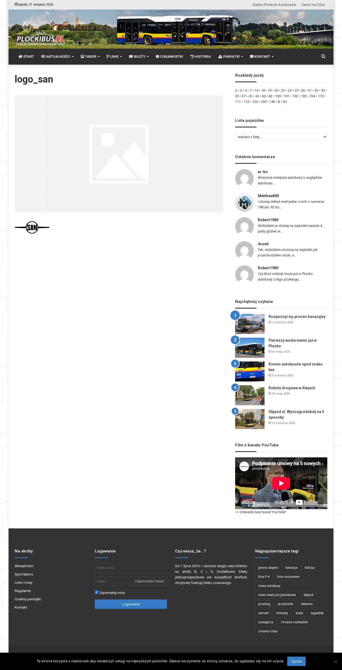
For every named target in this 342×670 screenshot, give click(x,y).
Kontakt (21, 607)
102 (295, 96)
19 (269, 90)
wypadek (317, 613)
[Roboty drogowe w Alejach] (250, 395)
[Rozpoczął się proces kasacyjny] (250, 324)
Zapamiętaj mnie (111, 593)
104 (312, 96)
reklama (307, 604)
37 (244, 96)
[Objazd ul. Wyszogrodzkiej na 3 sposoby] (250, 419)
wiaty (299, 613)
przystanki (285, 604)
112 (246, 102)
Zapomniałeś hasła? (149, 581)
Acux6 (263, 244)
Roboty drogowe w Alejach (292, 388)
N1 (285, 102)
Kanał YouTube (313, 5)
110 (321, 96)
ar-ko (263, 172)
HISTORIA (202, 56)
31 (310, 90)
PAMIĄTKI (231, 56)
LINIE (114, 56)
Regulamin (23, 591)
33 (323, 90)
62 (270, 96)
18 (263, 90)
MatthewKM (268, 196)
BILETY (139, 56)
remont (263, 613)
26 (303, 90)
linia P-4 (264, 577)
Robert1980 (268, 220)
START (28, 56)
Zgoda (296, 661)
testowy (282, 613)
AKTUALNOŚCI (57, 56)
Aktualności (24, 566)
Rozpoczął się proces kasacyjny (297, 316)
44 (257, 96)
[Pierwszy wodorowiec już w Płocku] (250, 348)
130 (263, 102)
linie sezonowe (288, 577)
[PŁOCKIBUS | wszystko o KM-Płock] (40, 33)
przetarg (264, 604)
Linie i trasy (23, 582)
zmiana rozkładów (294, 622)
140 (272, 102)
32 (316, 90)
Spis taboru (24, 574)
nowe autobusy (269, 586)
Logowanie (131, 604)
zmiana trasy (268, 631)
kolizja (309, 568)
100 (278, 96)
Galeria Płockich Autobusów (274, 5)
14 (256, 90)
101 (286, 96)
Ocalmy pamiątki (28, 599)
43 (250, 96)
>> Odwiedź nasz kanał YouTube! (260, 512)
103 (303, 96)
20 (276, 90)
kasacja (291, 568)
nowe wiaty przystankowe (277, 595)
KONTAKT (262, 56)
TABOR (90, 56)
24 (290, 90)
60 (264, 96)
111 (238, 102)
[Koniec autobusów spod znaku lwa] (250, 371)
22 (283, 90)
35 (237, 96)
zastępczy (265, 622)
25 (296, 90)
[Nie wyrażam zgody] (335, 661)
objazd (308, 595)
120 (255, 102)
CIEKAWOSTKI (171, 56)
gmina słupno (268, 568)
